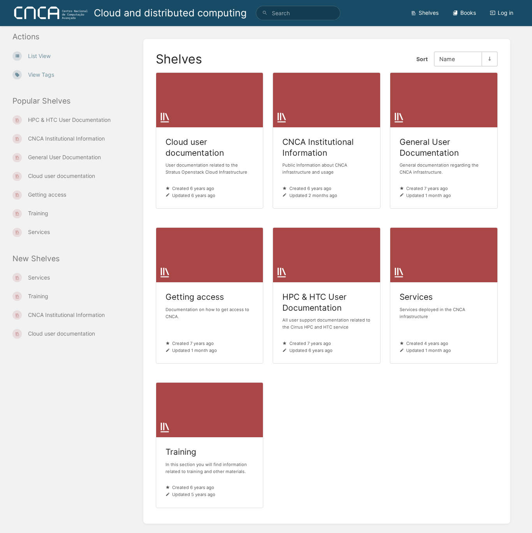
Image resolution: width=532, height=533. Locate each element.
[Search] (265, 13)
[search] (298, 13)
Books (468, 12)
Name (447, 59)
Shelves (429, 12)
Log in (505, 12)
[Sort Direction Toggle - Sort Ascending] (489, 59)
